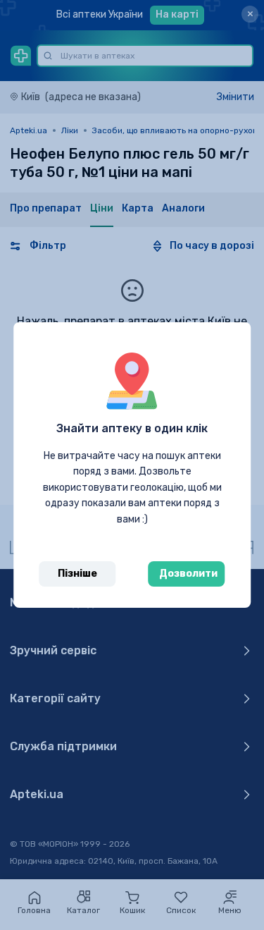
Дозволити (188, 574)
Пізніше (77, 574)
